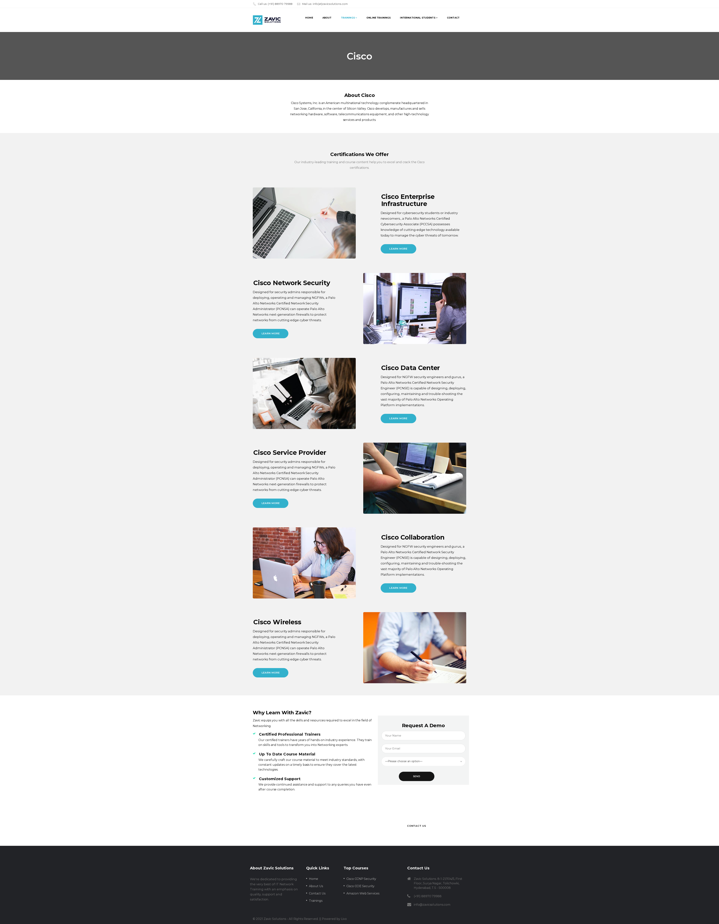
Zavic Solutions (275, 919)
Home (313, 879)
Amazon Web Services (362, 893)
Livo (344, 919)
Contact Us (317, 893)
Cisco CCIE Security (360, 886)
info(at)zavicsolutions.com (330, 4)
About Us (316, 886)
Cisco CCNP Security (361, 879)
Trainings (315, 900)
